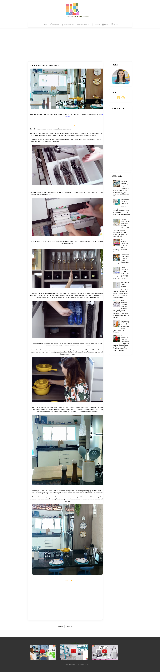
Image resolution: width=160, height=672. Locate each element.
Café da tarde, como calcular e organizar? (125, 256)
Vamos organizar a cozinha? (44, 65)
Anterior (60, 626)
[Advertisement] (80, 43)
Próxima (69, 626)
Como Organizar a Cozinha (124, 269)
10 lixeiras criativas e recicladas (124, 302)
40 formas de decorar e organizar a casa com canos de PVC (125, 203)
